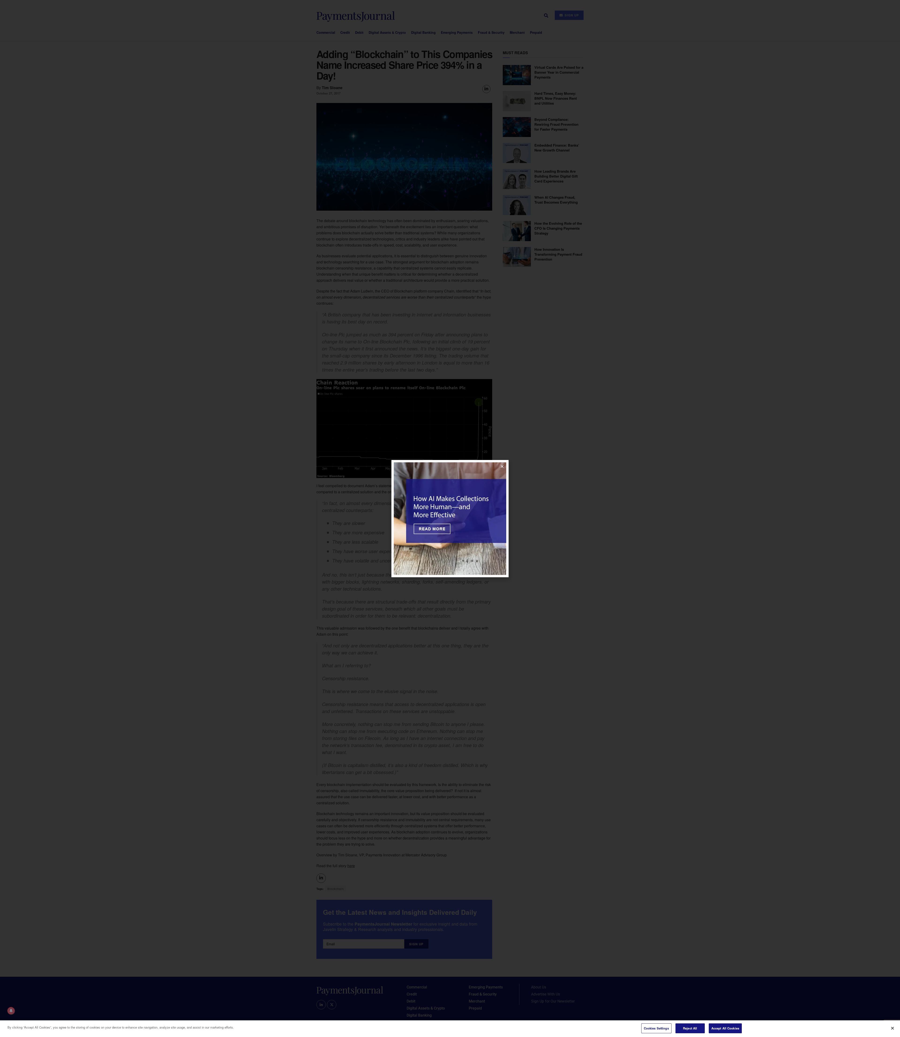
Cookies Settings (656, 1028)
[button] (502, 466)
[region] (450, 1028)
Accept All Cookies (725, 1028)
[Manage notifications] (11, 1010)
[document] (450, 518)
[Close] (892, 1028)
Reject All (690, 1028)
